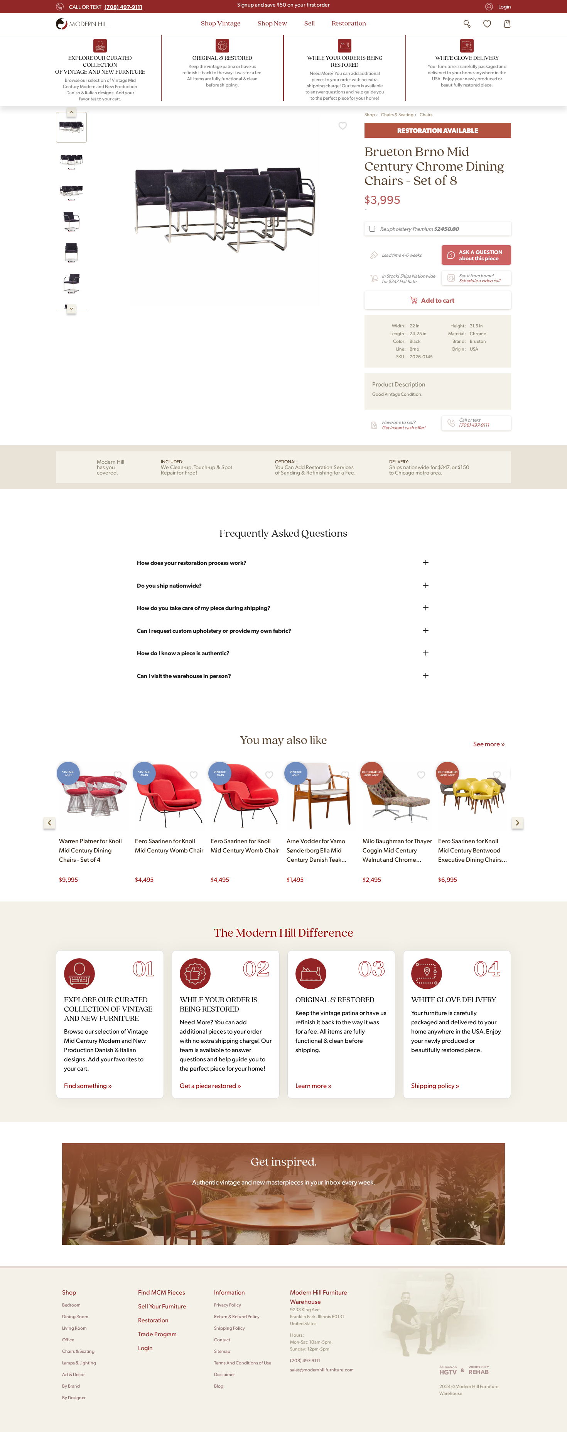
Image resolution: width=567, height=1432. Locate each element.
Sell (309, 23)
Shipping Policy (229, 1328)
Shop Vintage (221, 23)
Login (504, 6)
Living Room (74, 1328)
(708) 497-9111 (305, 1360)
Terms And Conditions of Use (242, 1363)
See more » (489, 743)
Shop (369, 114)
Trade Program (157, 1334)
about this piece (481, 254)
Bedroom (71, 1305)
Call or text (105, 6)
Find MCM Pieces (161, 1292)
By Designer (74, 1397)
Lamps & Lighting (79, 1363)
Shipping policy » (435, 1085)
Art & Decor (73, 1374)
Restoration (349, 23)
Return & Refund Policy (237, 1316)
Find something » (88, 1085)
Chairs (426, 114)
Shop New (272, 23)
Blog (218, 1386)
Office (68, 1339)
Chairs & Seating (397, 114)
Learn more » (313, 1085)
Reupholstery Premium (419, 229)
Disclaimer (224, 1374)
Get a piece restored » (210, 1085)
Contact (222, 1339)
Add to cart (437, 300)
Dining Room (75, 1316)
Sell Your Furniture (162, 1306)
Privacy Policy (227, 1305)
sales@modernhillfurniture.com (322, 1370)
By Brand (71, 1386)
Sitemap (222, 1351)
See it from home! (479, 278)
